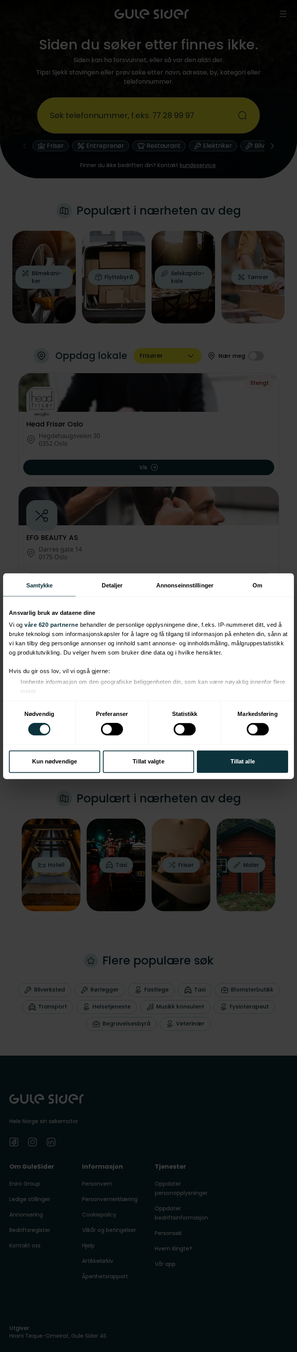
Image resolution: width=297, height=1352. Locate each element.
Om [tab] (257, 585)
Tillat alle (242, 761)
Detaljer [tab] (112, 585)
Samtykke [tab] (39, 585)
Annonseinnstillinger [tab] (184, 585)
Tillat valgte (148, 761)
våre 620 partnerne (51, 624)
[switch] (112, 729)
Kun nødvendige (54, 761)
